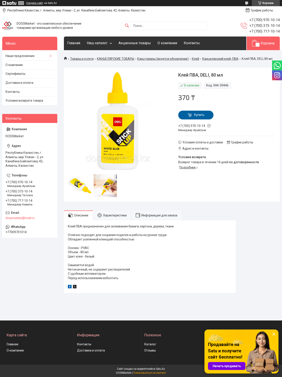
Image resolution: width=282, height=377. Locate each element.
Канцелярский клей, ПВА (220, 58)
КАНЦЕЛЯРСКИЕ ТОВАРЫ (115, 58)
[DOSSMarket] (7, 25)
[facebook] (70, 287)
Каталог (150, 344)
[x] (74, 287)
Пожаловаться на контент (149, 372)
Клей (195, 58)
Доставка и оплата (19, 82)
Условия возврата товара (24, 100)
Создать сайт (34, 3)
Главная (73, 43)
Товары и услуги (82, 58)
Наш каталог (97, 43)
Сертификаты (15, 73)
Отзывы (150, 350)
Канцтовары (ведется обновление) (163, 58)
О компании (167, 43)
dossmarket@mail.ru (20, 218)
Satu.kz (160, 368)
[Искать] (127, 25)
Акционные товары (135, 43)
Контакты (192, 43)
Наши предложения (20, 56)
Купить (199, 115)
